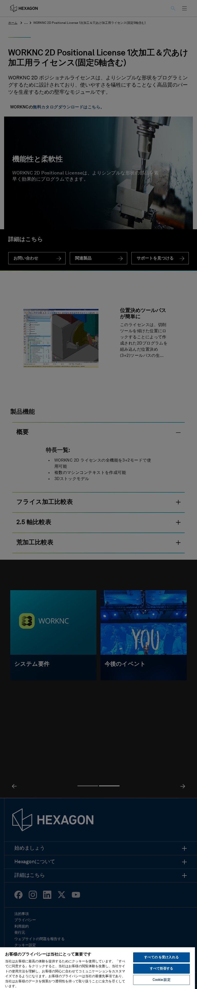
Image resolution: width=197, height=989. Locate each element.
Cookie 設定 (162, 980)
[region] (97, 968)
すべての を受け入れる (161, 957)
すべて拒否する (161, 968)
